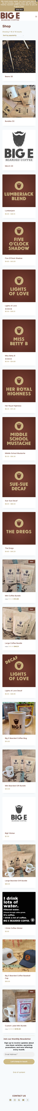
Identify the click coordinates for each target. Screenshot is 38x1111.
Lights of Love (11, 306)
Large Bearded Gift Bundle (16, 881)
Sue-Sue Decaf (11, 501)
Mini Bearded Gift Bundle (15, 786)
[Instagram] (14, 1100)
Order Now (19, 9)
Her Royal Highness (13, 406)
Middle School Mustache (15, 453)
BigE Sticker (10, 833)
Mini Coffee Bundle (13, 596)
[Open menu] (36, 16)
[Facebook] (10, 1100)
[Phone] (27, 1100)
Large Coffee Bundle (13, 643)
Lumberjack (10, 211)
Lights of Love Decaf (13, 691)
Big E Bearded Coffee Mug (16, 738)
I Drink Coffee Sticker (14, 928)
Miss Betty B (10, 356)
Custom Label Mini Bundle (15, 1026)
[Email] (23, 1100)
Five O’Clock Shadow (13, 258)
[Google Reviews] (19, 1100)
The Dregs (9, 548)
